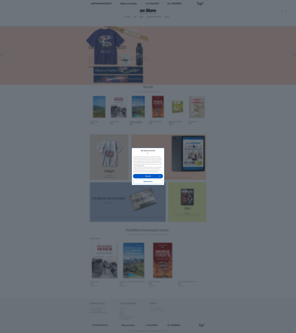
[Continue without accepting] (147, 153)
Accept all (148, 176)
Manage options (148, 181)
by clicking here (140, 165)
